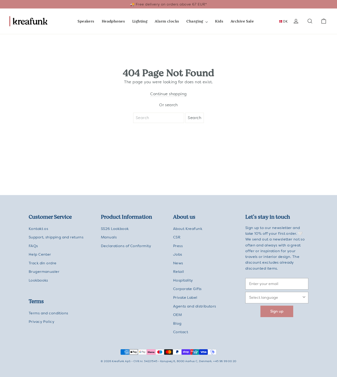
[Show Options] (304, 297)
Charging (195, 21)
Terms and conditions (48, 313)
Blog (177, 323)
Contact (180, 332)
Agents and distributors (194, 306)
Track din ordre (42, 263)
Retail (178, 271)
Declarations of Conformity (126, 245)
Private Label (185, 297)
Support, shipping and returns (56, 237)
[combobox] (275, 297)
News (178, 263)
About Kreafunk (187, 228)
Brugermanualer (44, 271)
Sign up (276, 311)
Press (178, 245)
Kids (219, 21)
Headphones (113, 21)
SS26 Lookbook (115, 228)
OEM (177, 314)
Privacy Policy (41, 321)
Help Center (40, 254)
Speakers (85, 21)
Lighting (139, 21)
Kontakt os (38, 228)
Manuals (109, 237)
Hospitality (183, 280)
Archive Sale (242, 21)
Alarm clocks (167, 21)
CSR (176, 237)
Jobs (177, 254)
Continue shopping (168, 93)
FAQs (33, 245)
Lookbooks (38, 280)
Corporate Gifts (187, 288)
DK (285, 21)
